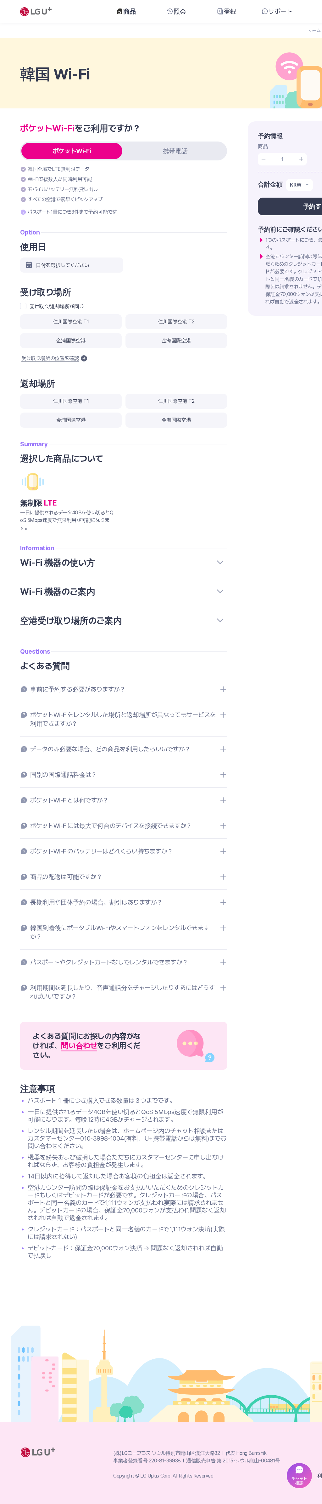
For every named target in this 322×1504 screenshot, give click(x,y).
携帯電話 (175, 151)
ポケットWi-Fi (72, 151)
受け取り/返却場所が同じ (57, 306)
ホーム (315, 30)
